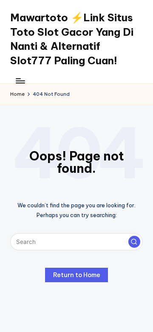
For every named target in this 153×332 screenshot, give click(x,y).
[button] (134, 242)
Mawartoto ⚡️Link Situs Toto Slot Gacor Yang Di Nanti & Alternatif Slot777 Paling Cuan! (71, 39)
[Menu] (20, 80)
